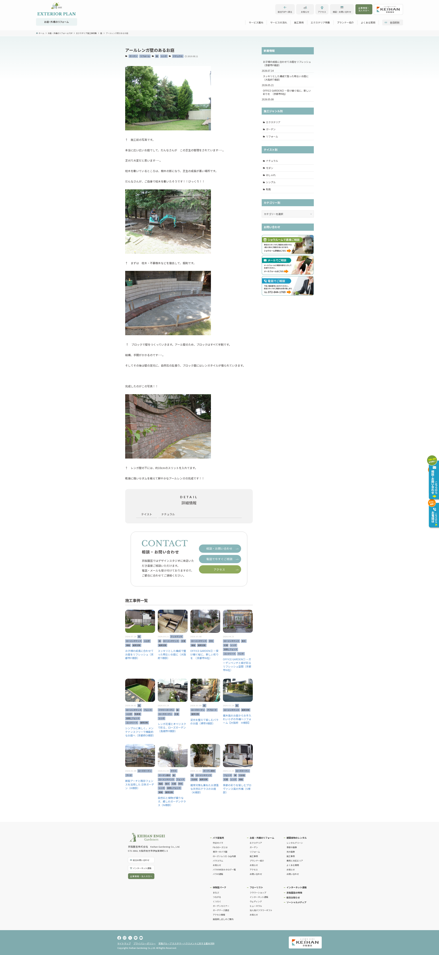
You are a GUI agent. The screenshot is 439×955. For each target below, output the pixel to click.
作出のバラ (218, 842)
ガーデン (133, 56)
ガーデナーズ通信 (221, 910)
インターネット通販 (259, 896)
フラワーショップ (258, 892)
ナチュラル (177, 56)
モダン (269, 168)
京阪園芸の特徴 (294, 892)
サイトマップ (124, 943)
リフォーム (145, 56)
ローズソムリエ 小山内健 (224, 856)
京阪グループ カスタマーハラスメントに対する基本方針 (186, 943)
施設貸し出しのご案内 (223, 919)
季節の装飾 (292, 847)
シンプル (271, 182)
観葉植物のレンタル (297, 837)
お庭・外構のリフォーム (262, 837)
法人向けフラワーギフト (261, 910)
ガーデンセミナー (221, 905)
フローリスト (256, 887)
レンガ (164, 56)
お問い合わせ (256, 873)
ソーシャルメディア (296, 902)
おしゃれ (271, 175)
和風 (268, 189)
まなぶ (216, 892)
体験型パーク (219, 887)
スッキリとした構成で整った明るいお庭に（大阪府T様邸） (286, 77)
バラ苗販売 (218, 837)
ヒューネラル (256, 905)
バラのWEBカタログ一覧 (224, 869)
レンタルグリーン (295, 842)
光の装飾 (291, 851)
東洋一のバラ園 (220, 851)
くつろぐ (217, 901)
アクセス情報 (219, 914)
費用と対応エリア (295, 860)
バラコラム (218, 860)
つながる (217, 896)
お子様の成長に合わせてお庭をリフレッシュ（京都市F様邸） (287, 63)
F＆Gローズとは (220, 847)
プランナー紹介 (257, 860)
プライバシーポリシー (144, 943)
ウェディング (256, 901)
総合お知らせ (293, 897)
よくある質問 (293, 865)
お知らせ (217, 865)
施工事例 (254, 856)
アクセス (254, 869)
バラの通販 (218, 873)
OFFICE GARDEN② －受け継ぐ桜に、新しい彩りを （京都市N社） (287, 92)
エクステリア (273, 122)
